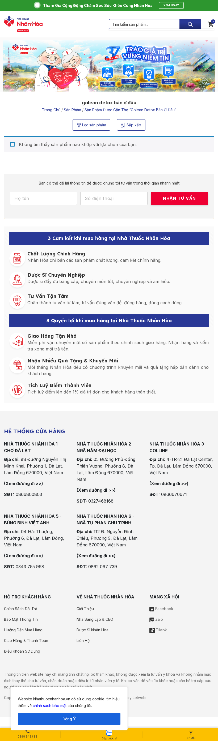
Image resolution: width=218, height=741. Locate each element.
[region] (69, 708)
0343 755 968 (30, 566)
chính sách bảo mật (49, 705)
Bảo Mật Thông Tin (21, 619)
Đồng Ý (69, 719)
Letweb (139, 697)
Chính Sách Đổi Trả (20, 608)
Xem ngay (171, 5)
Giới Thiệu (85, 608)
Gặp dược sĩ (109, 738)
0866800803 (29, 494)
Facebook (163, 608)
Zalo (158, 619)
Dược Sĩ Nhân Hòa (92, 630)
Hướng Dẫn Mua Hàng (23, 630)
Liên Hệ (83, 640)
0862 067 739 (102, 566)
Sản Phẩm (72, 110)
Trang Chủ (51, 110)
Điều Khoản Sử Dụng (22, 651)
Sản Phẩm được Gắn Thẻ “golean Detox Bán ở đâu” (130, 110)
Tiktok (161, 630)
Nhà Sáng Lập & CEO (95, 619)
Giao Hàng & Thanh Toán (26, 640)
